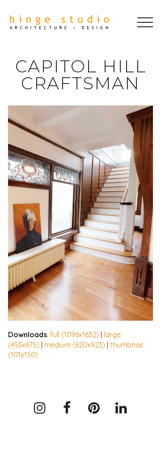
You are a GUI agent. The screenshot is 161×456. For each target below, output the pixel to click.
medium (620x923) (74, 344)
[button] (145, 22)
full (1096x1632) (74, 334)
